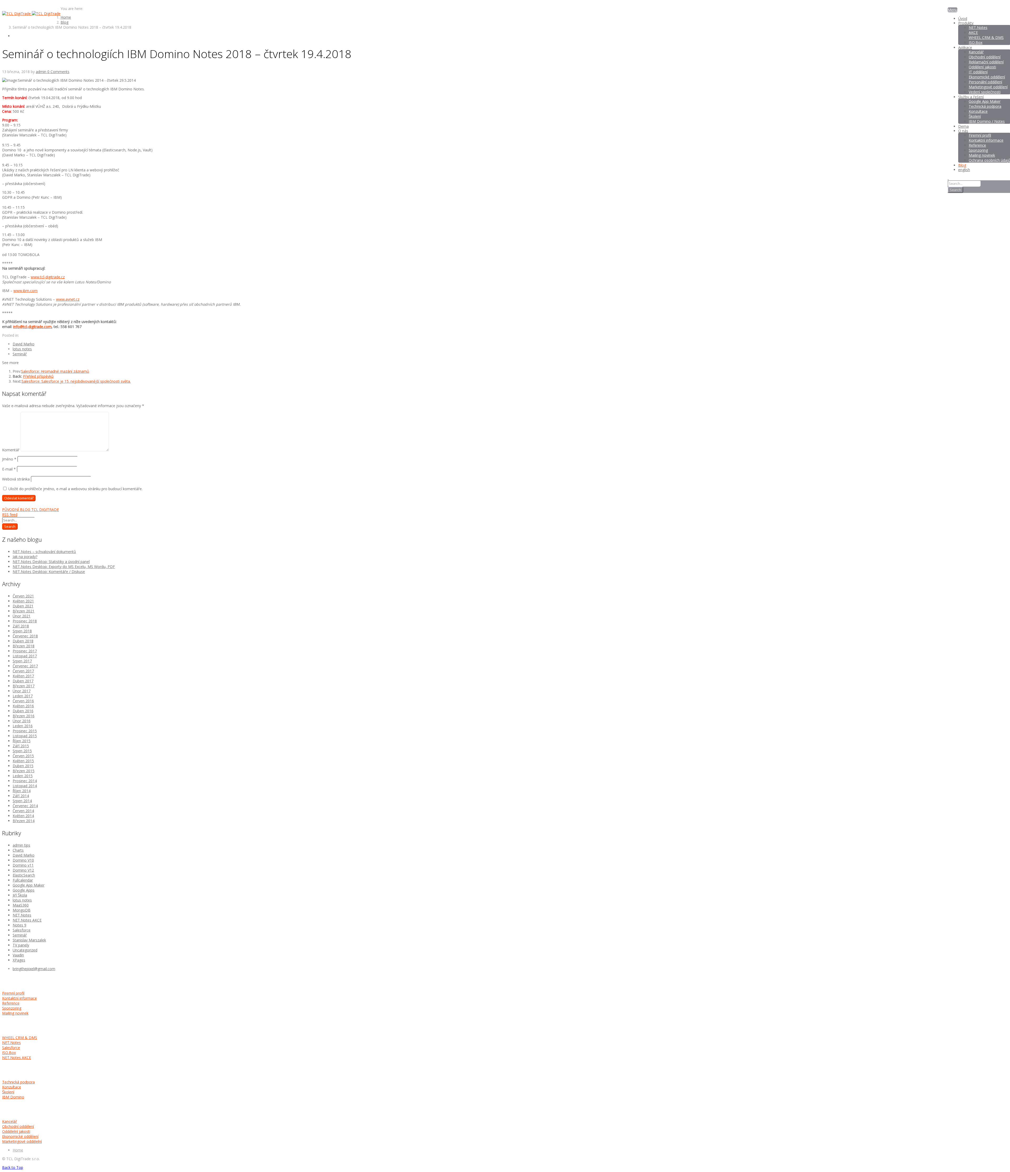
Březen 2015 (23, 770)
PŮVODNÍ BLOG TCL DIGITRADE (30, 509)
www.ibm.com (25, 290)
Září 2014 (21, 795)
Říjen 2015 (22, 740)
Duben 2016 (23, 710)
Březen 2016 (23, 715)
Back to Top (12, 1167)
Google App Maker (28, 885)
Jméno (9, 459)
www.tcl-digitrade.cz (48, 276)
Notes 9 (19, 925)
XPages (19, 960)
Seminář (20, 353)
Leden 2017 (23, 695)
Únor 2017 (22, 690)
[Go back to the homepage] (31, 13)
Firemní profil (13, 993)
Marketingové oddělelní (22, 1141)
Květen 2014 (23, 815)
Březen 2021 (23, 610)
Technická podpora (18, 1081)
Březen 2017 (23, 685)
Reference (10, 1003)
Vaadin (18, 955)
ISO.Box (9, 1052)
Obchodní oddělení (18, 1126)
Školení (8, 1091)
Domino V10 (23, 860)
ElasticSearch (24, 875)
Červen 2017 (23, 670)
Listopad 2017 (25, 655)
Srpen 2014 (22, 800)
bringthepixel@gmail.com (34, 968)
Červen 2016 (23, 700)
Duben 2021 (23, 605)
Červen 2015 (23, 755)
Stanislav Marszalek (29, 940)
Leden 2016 (23, 725)
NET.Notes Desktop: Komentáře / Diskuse (49, 571)
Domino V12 (23, 870)
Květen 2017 (23, 675)
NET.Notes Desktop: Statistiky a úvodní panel (51, 561)
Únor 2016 (22, 720)
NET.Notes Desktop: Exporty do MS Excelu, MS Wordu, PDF (64, 566)
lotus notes (22, 348)
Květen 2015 (23, 760)
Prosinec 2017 (25, 650)
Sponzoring (11, 1008)
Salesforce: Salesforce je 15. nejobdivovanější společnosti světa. (76, 381)
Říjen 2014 (22, 790)
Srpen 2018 (22, 630)
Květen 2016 (23, 705)
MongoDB (22, 910)
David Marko (23, 343)
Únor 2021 (22, 615)
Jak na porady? (25, 556)
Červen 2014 (23, 810)
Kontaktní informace (19, 998)
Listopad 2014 (25, 785)
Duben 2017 (23, 680)
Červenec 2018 (25, 635)
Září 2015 (21, 745)
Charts (18, 850)
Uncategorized (25, 950)
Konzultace (11, 1086)
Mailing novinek (15, 1013)
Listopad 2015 (25, 735)
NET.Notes (22, 915)
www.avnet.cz (67, 299)
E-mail (9, 469)
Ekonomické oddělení (20, 1136)
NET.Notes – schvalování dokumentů (44, 551)
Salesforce (22, 930)
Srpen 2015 (22, 750)
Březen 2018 (23, 645)
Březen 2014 (23, 820)
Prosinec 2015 (25, 730)
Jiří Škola (20, 895)
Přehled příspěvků (38, 376)
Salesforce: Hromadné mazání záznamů (55, 371)
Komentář (10, 449)
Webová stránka (16, 479)
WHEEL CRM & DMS (19, 1037)
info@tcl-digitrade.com (32, 326)
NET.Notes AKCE (27, 920)
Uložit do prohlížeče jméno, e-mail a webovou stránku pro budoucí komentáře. (75, 488)
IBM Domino (13, 1096)
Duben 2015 (23, 765)
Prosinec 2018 (25, 620)
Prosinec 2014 (25, 780)
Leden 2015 (23, 775)
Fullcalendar (23, 880)
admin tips (21, 845)
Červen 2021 (23, 595)
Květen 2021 (23, 600)
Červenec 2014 (25, 805)
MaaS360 (21, 905)
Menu (952, 9)
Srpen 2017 (22, 660)
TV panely (21, 945)
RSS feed (9, 514)
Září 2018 (21, 625)
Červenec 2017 (25, 665)
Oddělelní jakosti (16, 1131)
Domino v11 (23, 865)
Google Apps (23, 890)
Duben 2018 (23, 640)
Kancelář (9, 1121)
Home (18, 1150)
